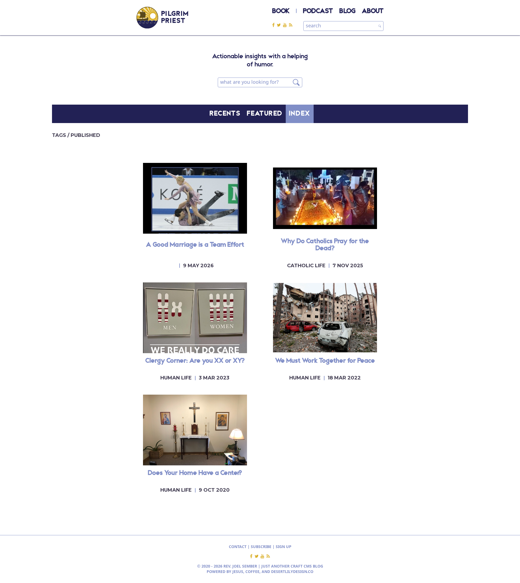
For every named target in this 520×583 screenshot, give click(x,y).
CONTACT (237, 546)
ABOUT (373, 11)
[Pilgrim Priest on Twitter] (280, 24)
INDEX (299, 113)
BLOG (347, 11)
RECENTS (225, 113)
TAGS (59, 135)
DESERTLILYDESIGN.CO (292, 571)
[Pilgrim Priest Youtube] (286, 24)
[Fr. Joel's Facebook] (274, 24)
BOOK (281, 11)
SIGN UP (283, 546)
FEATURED (264, 113)
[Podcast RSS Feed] (290, 24)
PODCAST (318, 11)
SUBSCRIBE (261, 546)
